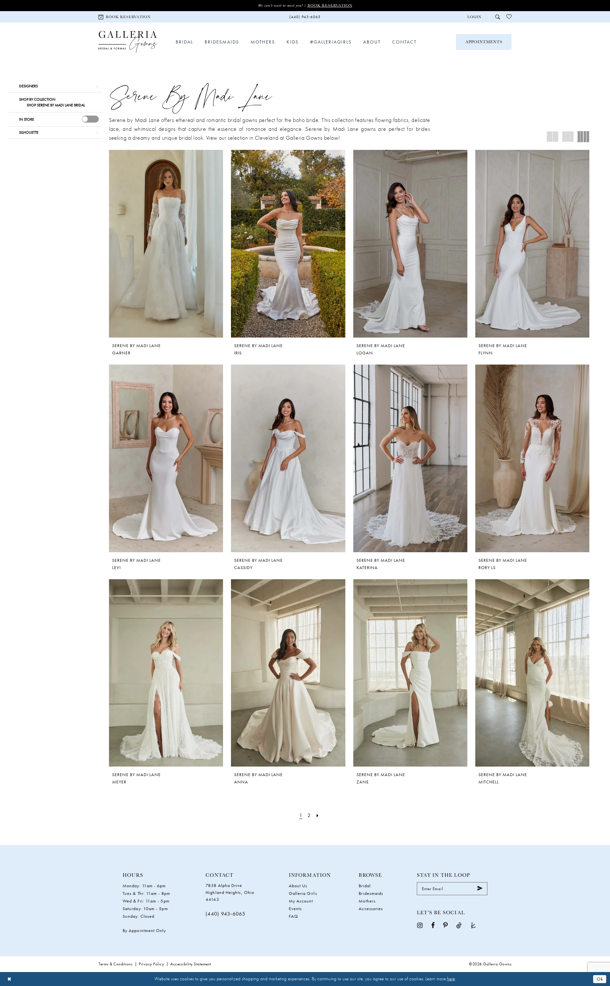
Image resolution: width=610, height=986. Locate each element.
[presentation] (90, 119)
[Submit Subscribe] (480, 889)
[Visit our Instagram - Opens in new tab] (420, 925)
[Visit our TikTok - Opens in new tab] (459, 925)
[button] (474, 17)
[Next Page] (317, 815)
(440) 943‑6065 (225, 913)
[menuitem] (124, 16)
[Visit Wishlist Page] (509, 16)
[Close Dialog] (9, 978)
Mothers (367, 901)
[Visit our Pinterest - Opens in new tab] (445, 925)
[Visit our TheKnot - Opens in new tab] (473, 925)
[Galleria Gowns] (127, 42)
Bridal (364, 886)
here (451, 979)
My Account (301, 901)
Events (295, 908)
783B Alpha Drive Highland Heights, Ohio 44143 (230, 892)
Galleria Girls (303, 893)
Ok (600, 979)
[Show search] (497, 16)
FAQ (293, 916)
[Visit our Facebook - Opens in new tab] (433, 925)
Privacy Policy (151, 964)
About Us (298, 886)
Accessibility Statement (190, 964)
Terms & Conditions (115, 964)
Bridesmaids (371, 893)
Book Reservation (330, 5)
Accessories (371, 908)
